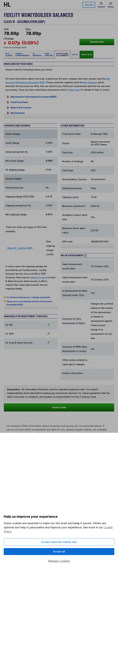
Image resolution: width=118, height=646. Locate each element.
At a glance (9, 54)
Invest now (96, 41)
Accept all (59, 551)
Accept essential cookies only (59, 541)
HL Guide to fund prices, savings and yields (28, 297)
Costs (75, 55)
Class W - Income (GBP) (20, 248)
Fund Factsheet (19, 102)
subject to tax (38, 277)
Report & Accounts (21, 107)
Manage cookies (59, 561)
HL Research (37, 54)
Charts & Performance (23, 54)
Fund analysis (49, 54)
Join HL (89, 4)
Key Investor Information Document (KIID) (33, 96)
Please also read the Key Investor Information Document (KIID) (29, 303)
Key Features (90, 82)
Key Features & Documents (62, 54)
